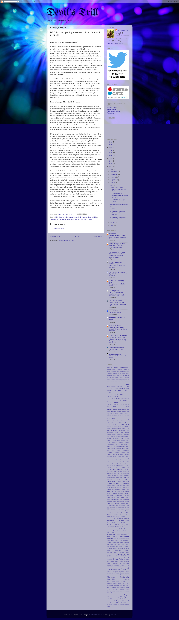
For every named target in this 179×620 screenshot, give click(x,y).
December (114, 171)
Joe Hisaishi (117, 463)
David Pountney (124, 419)
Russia (117, 542)
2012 (111, 166)
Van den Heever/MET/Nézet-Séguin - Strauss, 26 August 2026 (117, 237)
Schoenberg (117, 550)
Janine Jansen (111, 462)
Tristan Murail (117, 583)
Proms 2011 (90, 219)
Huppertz (123, 452)
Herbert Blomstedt (116, 448)
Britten (127, 401)
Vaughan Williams (118, 589)
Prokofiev (110, 521)
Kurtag (124, 471)
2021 (111, 142)
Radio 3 (118, 527)
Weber (113, 597)
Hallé (127, 444)
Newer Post (55, 236)
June (112, 222)
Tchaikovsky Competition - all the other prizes (118, 218)
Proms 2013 (120, 523)
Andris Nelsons (124, 375)
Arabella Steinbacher (121, 379)
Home (76, 236)
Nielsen (123, 503)
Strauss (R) (124, 569)
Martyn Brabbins (80, 219)
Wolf (114, 600)
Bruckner (124, 403)
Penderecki (114, 512)
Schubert (126, 550)
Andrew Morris (123, 30)
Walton (109, 597)
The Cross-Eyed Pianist (117, 272)
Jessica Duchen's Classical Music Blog (116, 326)
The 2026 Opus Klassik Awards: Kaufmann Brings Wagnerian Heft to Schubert (117, 294)
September (114, 180)
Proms (116, 521)
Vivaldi (121, 593)
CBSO (114, 407)
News (108, 503)
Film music (113, 430)
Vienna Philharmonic (116, 591)
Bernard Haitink (114, 397)
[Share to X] (82, 214)
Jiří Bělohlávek (61, 219)
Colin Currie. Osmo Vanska (115, 413)
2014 (111, 161)
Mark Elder (120, 491)
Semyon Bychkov (119, 552)
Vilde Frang (110, 593)
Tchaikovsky (111, 577)
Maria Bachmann (116, 489)
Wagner (126, 595)
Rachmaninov (110, 527)
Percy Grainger (122, 512)
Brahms (122, 401)
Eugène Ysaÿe (120, 428)
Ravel (120, 529)
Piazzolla (126, 516)
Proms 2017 (113, 524)
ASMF (110, 381)
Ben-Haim (114, 393)
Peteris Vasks (124, 514)
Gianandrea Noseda (120, 436)
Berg (108, 395)
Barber (122, 383)
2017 (111, 153)
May (112, 225)
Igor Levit (116, 454)
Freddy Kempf (119, 432)
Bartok (127, 383)
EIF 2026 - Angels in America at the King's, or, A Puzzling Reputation (117, 265)
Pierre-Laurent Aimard (112, 518)
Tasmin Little (124, 575)
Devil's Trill (72, 12)
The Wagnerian (114, 290)
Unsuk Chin (125, 583)
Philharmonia (111, 517)
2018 (111, 150)
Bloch (113, 398)
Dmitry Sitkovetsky (112, 422)
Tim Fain (122, 581)
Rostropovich (111, 535)
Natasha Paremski (124, 501)
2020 (111, 145)
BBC (110, 385)
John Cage (110, 466)
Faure (127, 428)
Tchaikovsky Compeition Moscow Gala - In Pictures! (118, 213)
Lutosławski (119, 485)
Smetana (126, 559)
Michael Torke (115, 497)
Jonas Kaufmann (118, 466)
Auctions (114, 381)
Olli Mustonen (113, 507)
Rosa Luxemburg (124, 532)
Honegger (116, 452)
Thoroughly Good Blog (117, 252)
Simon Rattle (118, 559)
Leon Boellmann (124, 475)
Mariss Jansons (111, 491)
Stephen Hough (119, 565)
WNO (121, 599)
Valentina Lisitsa (121, 587)
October (113, 177)
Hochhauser (126, 450)
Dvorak (121, 425)
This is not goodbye (115, 312)
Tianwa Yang (115, 581)
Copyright (114, 415)
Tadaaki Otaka (110, 573)
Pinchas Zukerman (123, 518)
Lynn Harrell (126, 485)
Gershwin (112, 436)
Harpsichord (117, 446)
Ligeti (124, 477)
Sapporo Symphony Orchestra (120, 548)
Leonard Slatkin (111, 477)
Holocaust (109, 452)
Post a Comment (58, 228)
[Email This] (78, 214)
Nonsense (123, 505)
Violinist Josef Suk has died (119, 204)
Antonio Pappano (111, 379)
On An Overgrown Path (117, 244)
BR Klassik (116, 401)
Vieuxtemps (126, 591)
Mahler (119, 487)
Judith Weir (70, 219)
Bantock (118, 383)
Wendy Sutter (119, 597)
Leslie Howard (118, 477)
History (118, 450)
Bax (108, 385)
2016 (111, 155)
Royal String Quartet (112, 540)
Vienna (109, 591)
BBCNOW (109, 391)
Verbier (127, 589)
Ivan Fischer (115, 458)
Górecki (123, 440)
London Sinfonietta (123, 481)
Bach (114, 383)
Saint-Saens (117, 544)
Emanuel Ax (110, 426)
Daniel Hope (119, 417)
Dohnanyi (121, 422)
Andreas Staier (121, 373)
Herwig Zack (125, 448)
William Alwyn (114, 599)
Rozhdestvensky (124, 540)
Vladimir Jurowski (118, 595)
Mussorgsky (126, 499)
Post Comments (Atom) (66, 240)
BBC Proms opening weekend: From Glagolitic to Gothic (119, 195)
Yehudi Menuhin (121, 603)
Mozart (113, 499)
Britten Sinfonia (110, 403)
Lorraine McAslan (111, 485)
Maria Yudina (125, 489)
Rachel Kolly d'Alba (123, 524)
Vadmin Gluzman (111, 587)
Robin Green (115, 532)
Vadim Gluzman (118, 585)
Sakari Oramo (125, 544)
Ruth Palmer (110, 544)
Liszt (118, 479)
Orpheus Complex (115, 354)
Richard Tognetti (118, 531)
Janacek (53, 219)
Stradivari (110, 569)
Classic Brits (125, 411)
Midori (122, 497)
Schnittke (109, 550)
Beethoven (119, 391)
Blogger (113, 615)
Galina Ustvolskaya (117, 434)
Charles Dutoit (117, 409)
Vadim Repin (125, 585)
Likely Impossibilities (116, 347)
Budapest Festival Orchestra (117, 404)
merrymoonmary (96, 615)
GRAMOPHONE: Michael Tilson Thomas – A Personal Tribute (117, 304)
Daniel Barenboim (111, 417)
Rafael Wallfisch (111, 529)
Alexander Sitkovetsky (117, 371)
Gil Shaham (115, 438)
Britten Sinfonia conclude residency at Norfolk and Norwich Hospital (116, 255)
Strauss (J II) (116, 569)
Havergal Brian (92, 217)
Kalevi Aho (124, 469)
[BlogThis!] (80, 214)
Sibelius (109, 557)
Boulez (118, 399)
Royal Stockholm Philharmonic (121, 538)
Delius (118, 421)
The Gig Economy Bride (116, 349)
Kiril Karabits (118, 471)
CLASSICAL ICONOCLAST (118, 335)
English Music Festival (120, 426)
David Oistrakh (112, 419)
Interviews (109, 456)
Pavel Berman (120, 511)
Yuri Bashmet (113, 604)
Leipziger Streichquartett (113, 475)
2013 (111, 164)
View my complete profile (115, 43)
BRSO (116, 403)
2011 (110, 169)
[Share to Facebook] (84, 214)
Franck (120, 430)
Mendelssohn (119, 495)
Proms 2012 (111, 523)
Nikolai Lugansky (116, 505)
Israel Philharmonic (118, 456)
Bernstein (122, 396)
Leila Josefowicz (124, 473)
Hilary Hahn (110, 450)
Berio (112, 395)
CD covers (121, 407)
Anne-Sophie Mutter (112, 377)
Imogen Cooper (124, 454)
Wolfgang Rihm (120, 601)
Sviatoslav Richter (124, 571)
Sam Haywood (111, 546)
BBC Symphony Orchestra (64, 217)
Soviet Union (119, 561)
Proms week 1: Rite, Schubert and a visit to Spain (118, 189)
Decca (115, 421)
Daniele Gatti (125, 417)
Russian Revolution (124, 542)
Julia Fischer (117, 469)
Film (108, 430)
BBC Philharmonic (121, 386)
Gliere (118, 440)
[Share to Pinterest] (86, 214)
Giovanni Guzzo (111, 440)
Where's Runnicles (115, 262)
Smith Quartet (110, 561)
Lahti (110, 321)
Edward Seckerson (115, 301)
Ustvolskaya (110, 585)
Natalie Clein (116, 501)
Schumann (109, 552)
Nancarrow (109, 501)
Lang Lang (116, 473)
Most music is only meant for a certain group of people (118, 246)
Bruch (119, 403)
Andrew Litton (116, 375)
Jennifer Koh (121, 462)
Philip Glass (120, 517)
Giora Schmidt (125, 438)
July (112, 185)
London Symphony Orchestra (118, 483)
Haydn (108, 448)
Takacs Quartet (119, 573)
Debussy (109, 421)
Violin (117, 593)
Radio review (125, 526)
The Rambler (113, 311)
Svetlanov (115, 571)
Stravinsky (109, 571)
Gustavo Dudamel (121, 444)
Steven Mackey (124, 567)
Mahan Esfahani (111, 487)
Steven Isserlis (115, 567)
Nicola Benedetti (115, 503)
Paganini (113, 511)
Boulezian (112, 234)
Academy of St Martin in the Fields (116, 367)
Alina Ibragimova (112, 373)
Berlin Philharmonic (122, 395)
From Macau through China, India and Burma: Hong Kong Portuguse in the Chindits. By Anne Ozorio (117, 340)
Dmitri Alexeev (125, 421)
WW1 (127, 600)
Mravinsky (119, 499)
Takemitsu (115, 575)
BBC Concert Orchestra (118, 385)
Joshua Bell (125, 468)
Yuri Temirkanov (121, 604)
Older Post (97, 236)
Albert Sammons (117, 369)
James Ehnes (111, 460)
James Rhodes (120, 460)
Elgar (127, 425)
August (113, 182)
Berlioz (108, 396)
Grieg (127, 440)
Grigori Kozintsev (112, 442)
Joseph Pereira (116, 467)
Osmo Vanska (120, 509)
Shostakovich (122, 554)
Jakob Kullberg (124, 458)
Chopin (108, 411)
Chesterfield (125, 409)
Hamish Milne (110, 446)
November (114, 174)
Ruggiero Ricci (111, 542)
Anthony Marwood (124, 377)
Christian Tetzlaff (116, 411)
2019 (111, 147)
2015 (111, 158)
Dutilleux (115, 424)
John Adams (125, 464)
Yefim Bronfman (111, 602)
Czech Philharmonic (123, 415)
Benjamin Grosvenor (80, 217)
